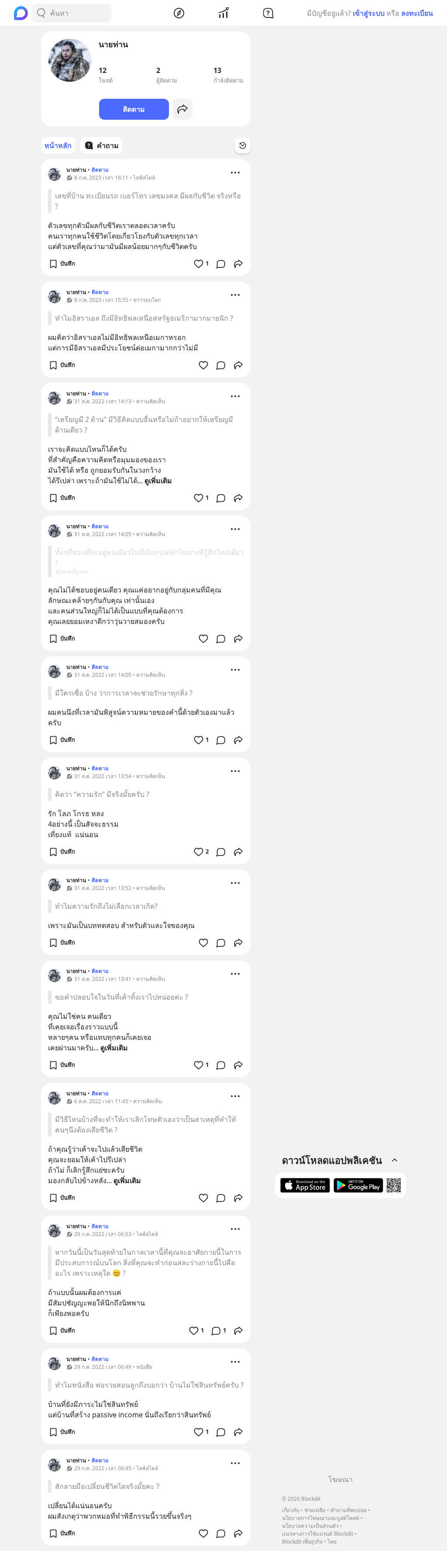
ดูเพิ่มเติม (158, 480)
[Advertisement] (340, 1339)
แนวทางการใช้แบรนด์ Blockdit (317, 1533)
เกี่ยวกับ (290, 1510)
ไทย (332, 1541)
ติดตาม (134, 109)
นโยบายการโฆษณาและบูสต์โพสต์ (320, 1518)
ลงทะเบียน (417, 13)
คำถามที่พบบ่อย (348, 1510)
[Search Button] (41, 13)
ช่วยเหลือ (314, 1510)
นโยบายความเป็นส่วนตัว (310, 1526)
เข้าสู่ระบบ (369, 13)
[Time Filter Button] (243, 145)
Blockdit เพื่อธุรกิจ (302, 1541)
